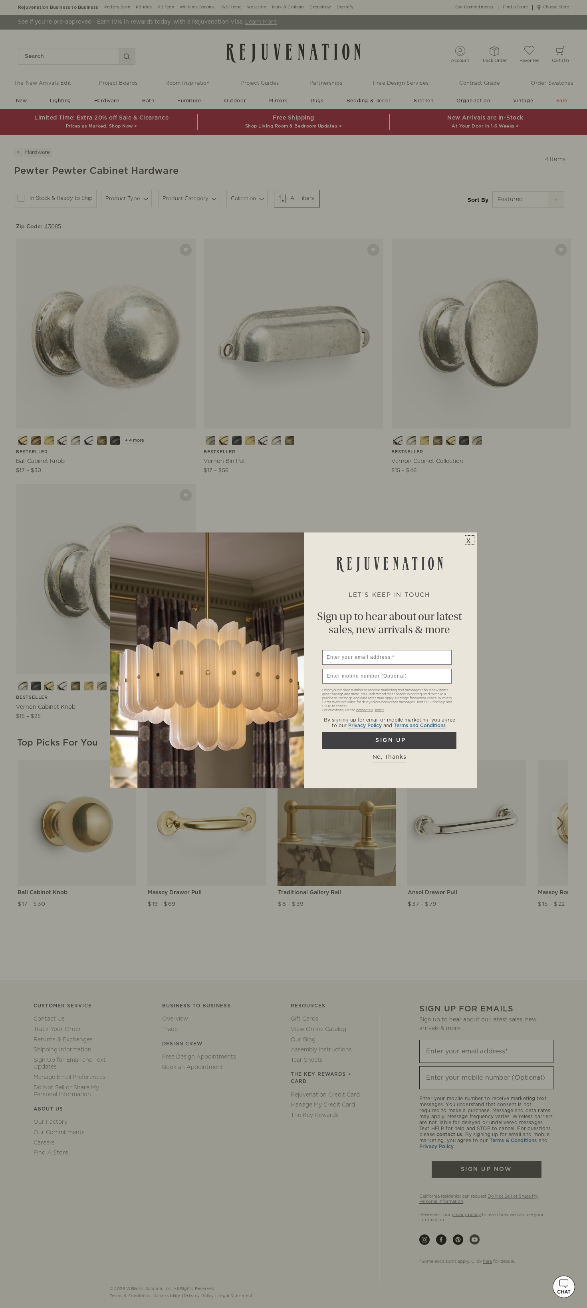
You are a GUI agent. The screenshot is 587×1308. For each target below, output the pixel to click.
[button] (564, 1287)
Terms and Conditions (420, 725)
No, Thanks (390, 757)
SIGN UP (389, 740)
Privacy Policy (365, 725)
